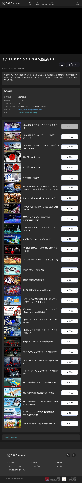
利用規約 (11, 462)
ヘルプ (35, 462)
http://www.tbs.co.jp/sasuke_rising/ (30, 109)
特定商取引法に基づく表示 (17, 470)
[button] (30, 3)
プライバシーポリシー (16, 466)
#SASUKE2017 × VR (25, 113)
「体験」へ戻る (10, 437)
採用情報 (59, 466)
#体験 (35, 113)
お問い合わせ (37, 466)
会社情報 (59, 462)
